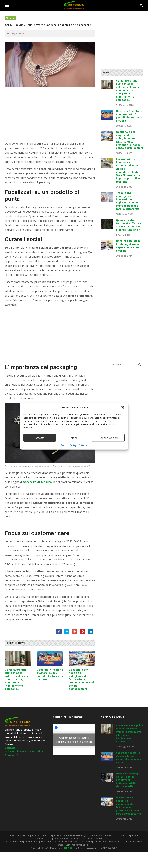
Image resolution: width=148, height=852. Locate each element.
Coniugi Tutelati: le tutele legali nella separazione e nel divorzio (128, 245)
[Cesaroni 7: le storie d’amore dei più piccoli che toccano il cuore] (50, 658)
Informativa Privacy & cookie (24, 751)
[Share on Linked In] (90, 631)
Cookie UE (11, 755)
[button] (123, 407)
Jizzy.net (69, 847)
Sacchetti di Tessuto (37, 482)
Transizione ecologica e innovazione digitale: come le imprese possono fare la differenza (128, 201)
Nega (74, 437)
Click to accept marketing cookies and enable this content (74, 739)
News (9, 18)
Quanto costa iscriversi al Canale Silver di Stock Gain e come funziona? (129, 225)
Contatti (10, 747)
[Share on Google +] (74, 631)
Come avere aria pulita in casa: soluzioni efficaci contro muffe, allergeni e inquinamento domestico (16, 679)
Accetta (39, 437)
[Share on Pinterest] (82, 631)
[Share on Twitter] (66, 631)
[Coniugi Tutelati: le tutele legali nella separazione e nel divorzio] (107, 245)
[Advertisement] (50, 116)
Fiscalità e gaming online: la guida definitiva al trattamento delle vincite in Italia (127, 780)
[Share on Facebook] (59, 631)
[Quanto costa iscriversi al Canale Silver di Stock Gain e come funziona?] (107, 224)
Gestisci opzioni (108, 437)
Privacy (83, 445)
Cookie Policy (69, 445)
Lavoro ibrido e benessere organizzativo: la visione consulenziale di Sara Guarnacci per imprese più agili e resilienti (129, 170)
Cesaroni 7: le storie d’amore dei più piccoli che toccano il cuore (50, 674)
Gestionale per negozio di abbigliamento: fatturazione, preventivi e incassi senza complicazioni (81, 679)
